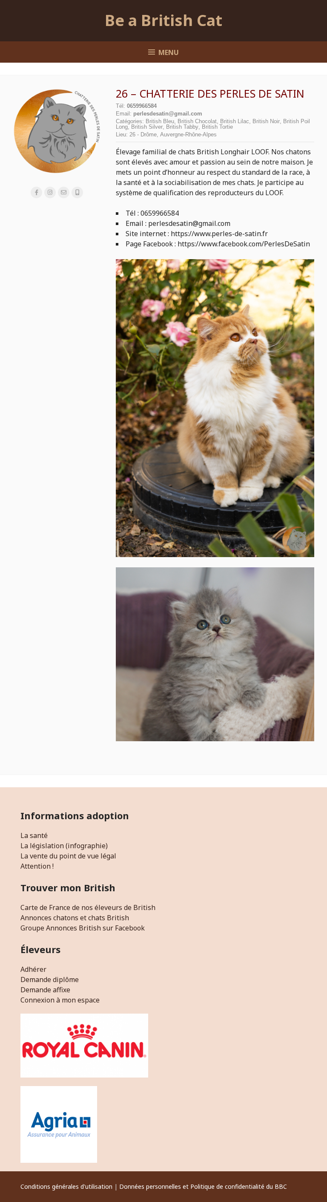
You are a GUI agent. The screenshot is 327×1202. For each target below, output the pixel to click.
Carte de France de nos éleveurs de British (87, 907)
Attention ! (37, 866)
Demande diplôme (49, 979)
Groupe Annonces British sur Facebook (82, 928)
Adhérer (33, 969)
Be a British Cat (163, 20)
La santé (34, 835)
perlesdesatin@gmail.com (167, 113)
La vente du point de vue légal (68, 856)
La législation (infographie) (64, 845)
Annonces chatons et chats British (74, 917)
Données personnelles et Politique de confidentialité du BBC (203, 1186)
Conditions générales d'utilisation (66, 1186)
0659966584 (142, 106)
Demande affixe (45, 989)
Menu (168, 52)
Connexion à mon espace (60, 1000)
